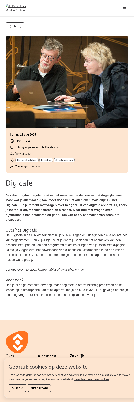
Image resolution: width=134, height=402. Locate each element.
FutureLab (46, 160)
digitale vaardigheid (27, 160)
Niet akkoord (39, 388)
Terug (17, 26)
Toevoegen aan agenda (30, 166)
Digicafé (19, 183)
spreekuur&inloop (64, 160)
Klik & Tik (95, 290)
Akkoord (17, 388)
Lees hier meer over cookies (91, 379)
